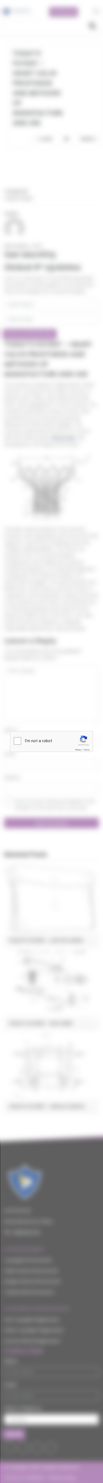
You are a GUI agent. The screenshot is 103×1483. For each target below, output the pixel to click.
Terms (86, 750)
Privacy (78, 750)
